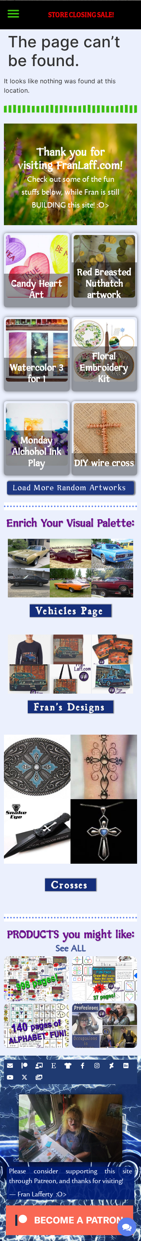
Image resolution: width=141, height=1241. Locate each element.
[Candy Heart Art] (37, 266)
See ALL (71, 948)
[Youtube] (11, 1078)
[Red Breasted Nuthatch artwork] (104, 266)
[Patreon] (25, 1066)
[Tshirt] (69, 1066)
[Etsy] (54, 1066)
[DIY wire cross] (104, 434)
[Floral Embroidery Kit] (104, 350)
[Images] (40, 1078)
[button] (13, 13)
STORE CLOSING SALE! (81, 14)
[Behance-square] (127, 1066)
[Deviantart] (112, 1066)
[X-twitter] (25, 1078)
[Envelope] (11, 1066)
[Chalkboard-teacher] (40, 1066)
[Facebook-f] (83, 1066)
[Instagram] (98, 1066)
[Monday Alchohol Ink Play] (37, 434)
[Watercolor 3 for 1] (37, 350)
